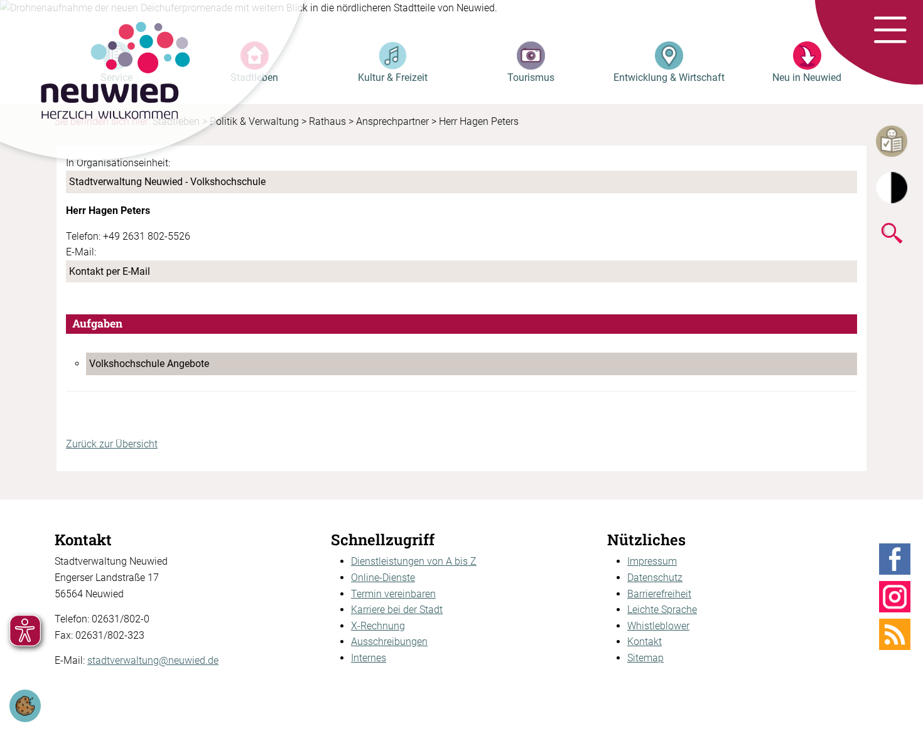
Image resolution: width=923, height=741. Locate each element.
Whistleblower (658, 626)
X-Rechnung (378, 626)
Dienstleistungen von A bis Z (414, 561)
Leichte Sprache (662, 610)
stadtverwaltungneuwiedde (153, 660)
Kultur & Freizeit (393, 77)
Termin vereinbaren (393, 594)
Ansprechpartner (392, 121)
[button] (890, 30)
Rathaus (327, 121)
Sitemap (645, 658)
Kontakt (644, 642)
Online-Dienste (383, 578)
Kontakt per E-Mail (109, 271)
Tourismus (530, 77)
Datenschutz (655, 578)
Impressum (652, 561)
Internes (368, 658)
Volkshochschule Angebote (149, 364)
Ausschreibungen (389, 642)
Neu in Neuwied (806, 77)
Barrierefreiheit (659, 594)
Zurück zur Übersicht (112, 444)
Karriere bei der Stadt (397, 610)
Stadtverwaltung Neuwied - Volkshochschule (167, 182)
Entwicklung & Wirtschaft (669, 77)
